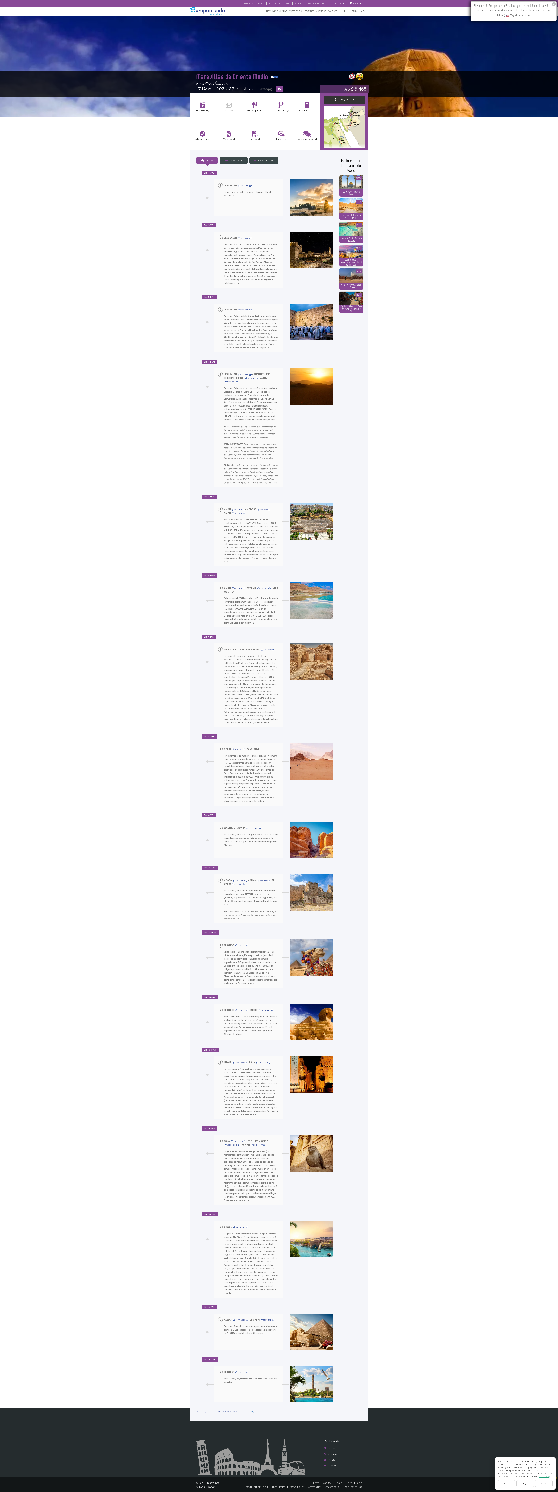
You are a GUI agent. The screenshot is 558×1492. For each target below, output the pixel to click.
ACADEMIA (298, 3)
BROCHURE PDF (279, 11)
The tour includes (265, 160)
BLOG (288, 3)
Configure (525, 1483)
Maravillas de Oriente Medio (233, 76)
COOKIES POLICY (332, 1487)
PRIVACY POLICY (297, 1487)
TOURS (340, 1483)
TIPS (350, 1483)
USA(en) (356, 3)
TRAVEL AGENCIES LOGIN (316, 3)
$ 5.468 (355, 89)
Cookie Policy (544, 1476)
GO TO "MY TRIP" (274, 3)
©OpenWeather (256, 1412)
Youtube (332, 1465)
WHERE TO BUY (296, 11)
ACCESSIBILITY (314, 1487)
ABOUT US (321, 11)
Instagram (332, 1454)
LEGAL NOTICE (278, 1487)
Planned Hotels (236, 160)
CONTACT (333, 11)
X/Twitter (332, 1460)
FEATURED (309, 11)
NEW (268, 11)
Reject (506, 1483)
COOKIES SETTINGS (353, 1487)
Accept (544, 1483)
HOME (316, 1483)
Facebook (332, 1448)
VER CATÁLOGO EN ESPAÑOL (253, 3)
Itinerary (209, 160)
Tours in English (336, 3)
